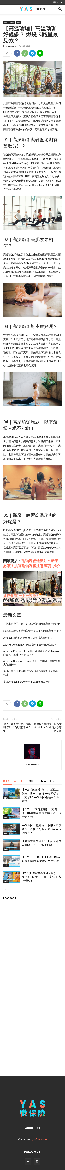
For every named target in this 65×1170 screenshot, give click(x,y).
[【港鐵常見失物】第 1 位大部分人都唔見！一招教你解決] (11, 845)
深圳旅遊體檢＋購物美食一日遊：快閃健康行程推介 (32, 630)
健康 (6, 798)
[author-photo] (32, 759)
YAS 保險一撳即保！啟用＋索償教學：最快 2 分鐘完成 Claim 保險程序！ (42, 829)
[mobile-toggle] (5, 9)
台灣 (6, 881)
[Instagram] (37, 1161)
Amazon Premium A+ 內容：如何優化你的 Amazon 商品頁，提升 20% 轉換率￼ (31, 653)
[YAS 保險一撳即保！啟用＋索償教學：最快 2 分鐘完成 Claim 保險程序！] (11, 829)
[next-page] (11, 889)
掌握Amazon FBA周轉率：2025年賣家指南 (27, 681)
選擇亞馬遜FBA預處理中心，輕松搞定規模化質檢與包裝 (31, 673)
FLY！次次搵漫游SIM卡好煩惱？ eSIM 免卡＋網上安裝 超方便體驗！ (41, 876)
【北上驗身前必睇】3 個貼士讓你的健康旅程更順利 (31, 623)
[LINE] (40, 53)
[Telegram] (32, 53)
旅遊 (6, 849)
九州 (6, 865)
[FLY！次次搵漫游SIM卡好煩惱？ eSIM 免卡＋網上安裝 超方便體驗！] (11, 877)
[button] (60, 9)
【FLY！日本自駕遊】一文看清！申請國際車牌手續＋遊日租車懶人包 (41, 813)
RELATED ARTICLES (14, 781)
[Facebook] (17, 53)
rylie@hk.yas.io (39, 1139)
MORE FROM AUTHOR (41, 781)
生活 (12, 22)
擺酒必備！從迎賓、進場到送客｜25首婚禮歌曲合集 (17, 727)
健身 (6, 22)
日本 (6, 817)
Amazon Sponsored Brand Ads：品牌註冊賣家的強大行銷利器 (31, 663)
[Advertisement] (32, 1032)
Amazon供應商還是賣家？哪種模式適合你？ (28, 637)
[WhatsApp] (25, 53)
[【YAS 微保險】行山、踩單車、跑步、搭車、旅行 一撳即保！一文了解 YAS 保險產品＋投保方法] (11, 793)
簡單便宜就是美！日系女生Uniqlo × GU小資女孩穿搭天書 (48, 727)
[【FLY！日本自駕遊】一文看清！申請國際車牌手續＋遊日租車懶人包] (11, 813)
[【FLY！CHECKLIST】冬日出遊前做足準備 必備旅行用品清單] (11, 861)
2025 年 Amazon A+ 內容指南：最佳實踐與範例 (29, 644)
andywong (11, 46)
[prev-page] (5, 889)
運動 (18, 22)
